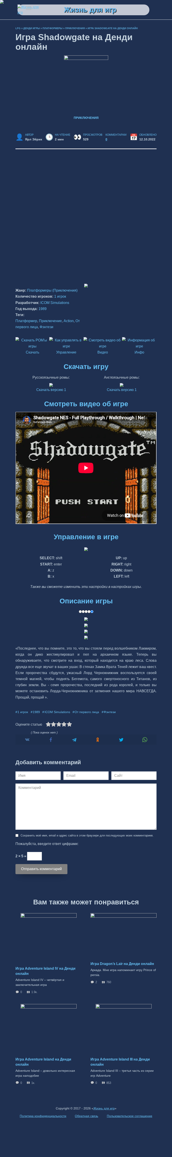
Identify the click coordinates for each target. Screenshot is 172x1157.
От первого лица (87, 712)
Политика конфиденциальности (43, 1116)
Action (69, 321)
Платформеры (52, 28)
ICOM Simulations (54, 303)
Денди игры (31, 28)
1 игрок (60, 296)
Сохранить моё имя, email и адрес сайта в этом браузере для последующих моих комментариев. (87, 835)
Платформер (26, 321)
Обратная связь (86, 1116)
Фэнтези (46, 327)
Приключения (75, 28)
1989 (43, 309)
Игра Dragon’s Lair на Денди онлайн (122, 964)
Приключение (50, 321)
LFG (18, 28)
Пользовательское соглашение (129, 1116)
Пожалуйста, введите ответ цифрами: (46, 844)
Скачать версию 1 (51, 390)
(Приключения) (64, 290)
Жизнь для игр (90, 10)
